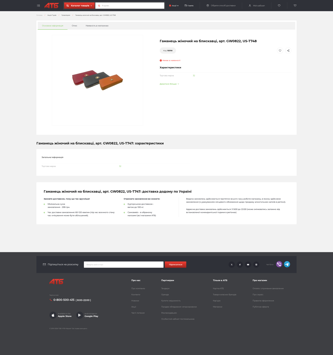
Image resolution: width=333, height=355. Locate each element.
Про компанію (138, 288)
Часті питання (138, 313)
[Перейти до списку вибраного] (279, 5)
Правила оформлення (263, 301)
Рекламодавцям (169, 313)
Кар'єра (216, 301)
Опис (74, 25)
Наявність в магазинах (97, 25)
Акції (133, 307)
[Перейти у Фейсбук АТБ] (240, 264)
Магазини (217, 307)
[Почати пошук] (98, 5)
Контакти (135, 294)
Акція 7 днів (51, 15)
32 (194, 75)
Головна (39, 15)
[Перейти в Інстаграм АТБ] (256, 264)
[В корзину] (295, 5)
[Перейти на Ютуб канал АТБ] (248, 264)
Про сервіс (258, 294)
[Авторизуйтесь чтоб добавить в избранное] (280, 50)
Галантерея (66, 15)
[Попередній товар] (37, 168)
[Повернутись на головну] (51, 5)
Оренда (165, 294)
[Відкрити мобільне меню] (38, 6)
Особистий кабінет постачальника (177, 319)
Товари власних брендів (224, 294)
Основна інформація (52, 25)
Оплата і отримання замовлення (268, 288)
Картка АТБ (218, 288)
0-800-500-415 (63, 300)
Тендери (165, 288)
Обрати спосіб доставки (223, 5)
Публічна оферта (261, 307)
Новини (135, 301)
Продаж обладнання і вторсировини (179, 307)
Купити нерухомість (171, 301)
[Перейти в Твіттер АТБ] (232, 264)
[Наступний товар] (295, 168)
